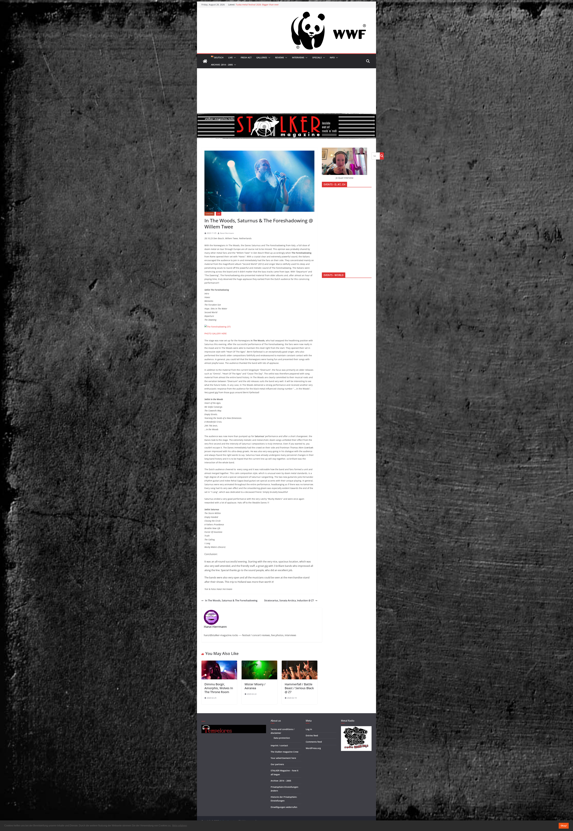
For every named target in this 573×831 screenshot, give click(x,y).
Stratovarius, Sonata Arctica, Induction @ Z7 (289, 600)
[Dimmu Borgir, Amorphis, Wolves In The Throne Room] (219, 662)
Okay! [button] (564, 825)
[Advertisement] (286, 91)
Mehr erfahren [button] (179, 825)
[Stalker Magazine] (205, 61)
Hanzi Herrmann (227, 233)
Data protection (282, 737)
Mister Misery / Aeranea (255, 686)
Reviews (279, 57)
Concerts (209, 214)
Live (230, 57)
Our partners (277, 764)
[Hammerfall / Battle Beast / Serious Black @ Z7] (299, 662)
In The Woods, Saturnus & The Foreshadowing (231, 600)
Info (332, 57)
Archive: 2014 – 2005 (222, 64)
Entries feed (312, 735)
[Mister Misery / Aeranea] (259, 662)
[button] (234, 57)
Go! (382, 155)
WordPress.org (313, 748)
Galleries (261, 57)
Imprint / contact (279, 745)
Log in (309, 729)
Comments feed (314, 741)
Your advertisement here (283, 758)
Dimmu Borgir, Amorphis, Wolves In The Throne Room (218, 688)
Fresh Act (246, 57)
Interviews (298, 57)
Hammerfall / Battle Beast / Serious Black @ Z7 (299, 688)
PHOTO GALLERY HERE (215, 333)
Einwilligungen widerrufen (284, 807)
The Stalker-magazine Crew (284, 751)
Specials (317, 57)
